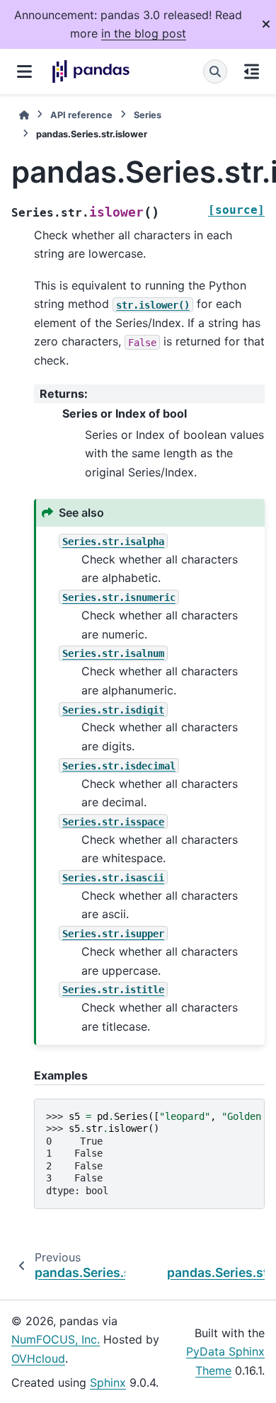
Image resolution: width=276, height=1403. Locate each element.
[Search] (215, 71)
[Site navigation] (24, 71)
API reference (81, 115)
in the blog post (143, 33)
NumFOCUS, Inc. (55, 1339)
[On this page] (251, 71)
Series (147, 115)
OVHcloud (38, 1358)
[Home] (24, 115)
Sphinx (108, 1382)
